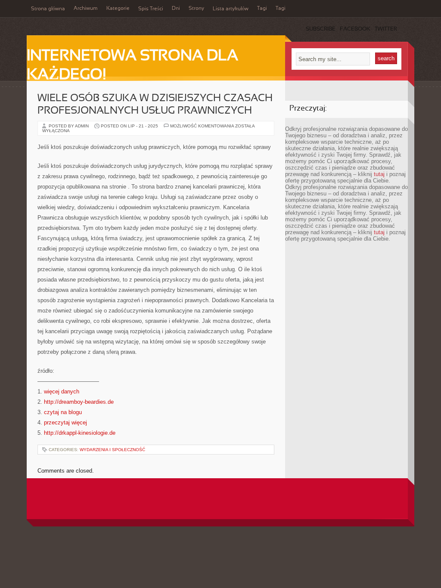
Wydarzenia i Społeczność (112, 449)
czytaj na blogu (63, 412)
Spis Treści (150, 9)
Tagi (262, 8)
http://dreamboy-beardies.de (79, 402)
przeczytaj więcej (65, 422)
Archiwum (86, 8)
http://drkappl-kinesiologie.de (79, 433)
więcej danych (61, 391)
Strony (196, 8)
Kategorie (118, 8)
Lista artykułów (230, 9)
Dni (176, 8)
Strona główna (48, 9)
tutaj (379, 174)
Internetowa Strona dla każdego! (132, 66)
